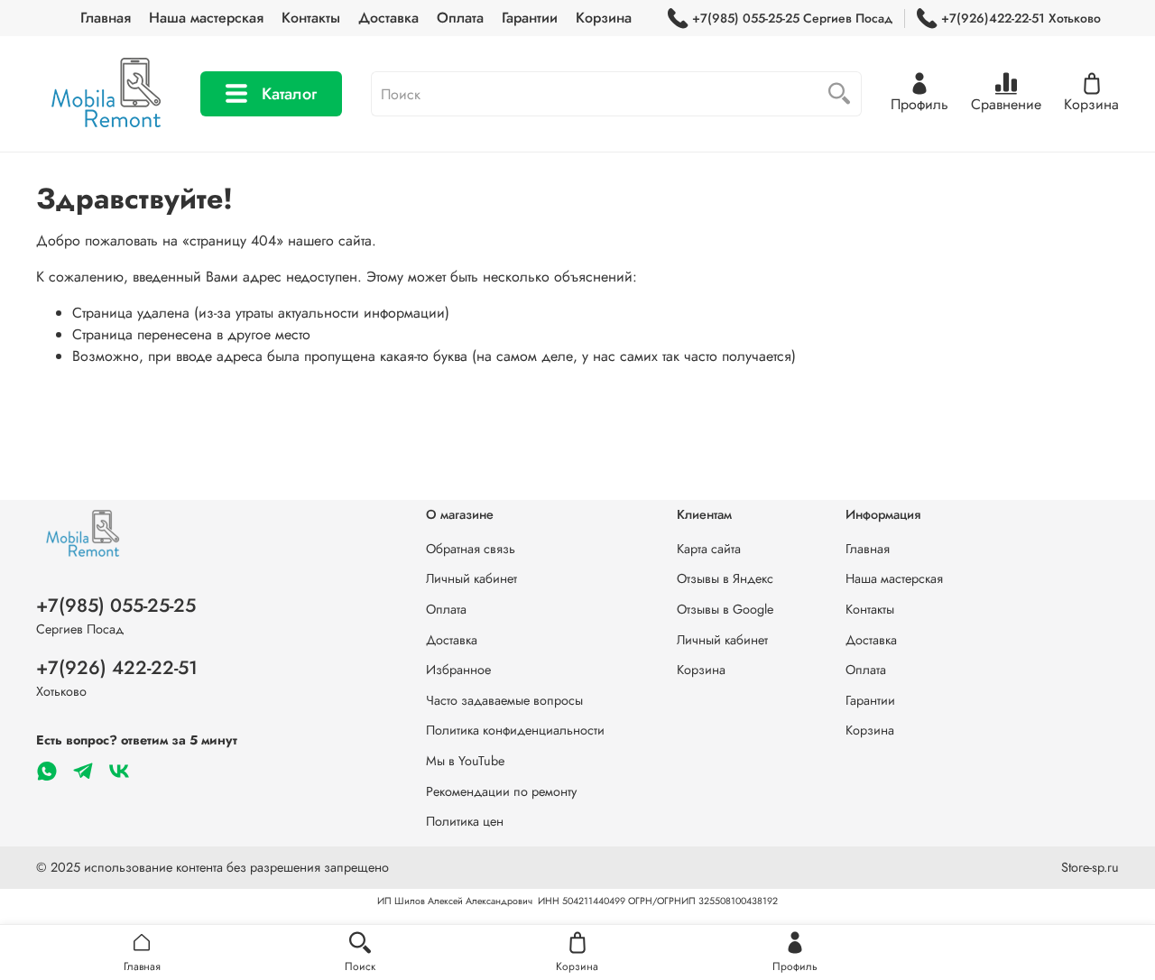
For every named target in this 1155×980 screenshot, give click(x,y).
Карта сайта (709, 549)
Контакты (311, 17)
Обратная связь (470, 549)
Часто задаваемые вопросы (504, 700)
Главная (105, 17)
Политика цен (465, 821)
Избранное (458, 670)
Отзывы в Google (725, 609)
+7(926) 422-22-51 (117, 667)
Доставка (388, 17)
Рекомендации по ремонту (501, 791)
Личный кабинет (471, 578)
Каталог (289, 94)
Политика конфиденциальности (515, 730)
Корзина (604, 17)
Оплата (460, 17)
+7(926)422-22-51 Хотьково (1021, 18)
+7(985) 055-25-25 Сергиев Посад (792, 18)
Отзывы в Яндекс (725, 578)
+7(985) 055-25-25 (116, 605)
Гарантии (530, 17)
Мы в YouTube (465, 761)
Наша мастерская (206, 17)
